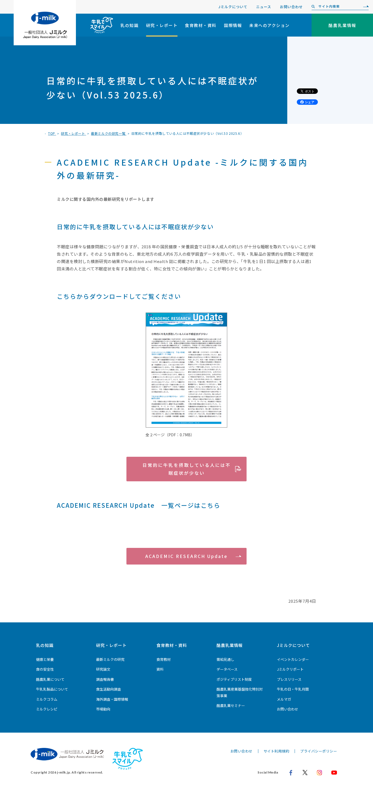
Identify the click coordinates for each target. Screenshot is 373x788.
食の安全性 (45, 669)
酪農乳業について (50, 679)
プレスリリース (289, 679)
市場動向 (103, 709)
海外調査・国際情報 (112, 699)
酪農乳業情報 (230, 645)
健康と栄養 (45, 659)
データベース (227, 669)
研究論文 (103, 669)
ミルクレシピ (46, 709)
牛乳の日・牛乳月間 (293, 689)
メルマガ (284, 699)
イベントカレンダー (293, 659)
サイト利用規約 (276, 751)
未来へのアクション (269, 25)
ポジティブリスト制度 (234, 679)
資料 (160, 669)
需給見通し (225, 659)
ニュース (263, 6)
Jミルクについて (232, 6)
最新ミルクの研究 (110, 659)
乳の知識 (129, 25)
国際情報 (233, 25)
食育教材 (163, 659)
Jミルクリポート (290, 669)
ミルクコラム (46, 699)
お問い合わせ (291, 6)
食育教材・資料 (201, 25)
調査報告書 (105, 679)
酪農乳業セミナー (231, 705)
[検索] (364, 6)
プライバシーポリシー (318, 751)
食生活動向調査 (108, 689)
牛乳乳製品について (52, 689)
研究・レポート (162, 25)
